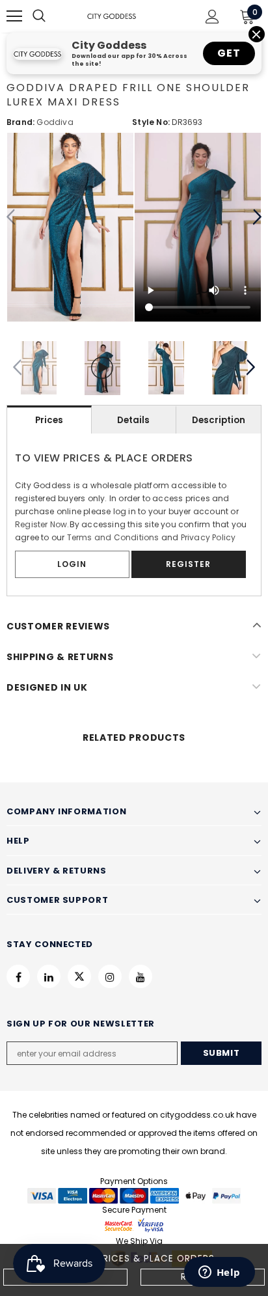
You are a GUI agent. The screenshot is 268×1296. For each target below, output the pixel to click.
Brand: (20, 122)
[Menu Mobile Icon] (14, 16)
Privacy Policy (208, 537)
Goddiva (54, 122)
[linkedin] (48, 976)
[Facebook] (18, 976)
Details (133, 420)
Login (72, 564)
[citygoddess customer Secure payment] (134, 1224)
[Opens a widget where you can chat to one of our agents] (219, 1273)
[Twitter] (79, 976)
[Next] (256, 217)
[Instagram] (110, 976)
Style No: (151, 122)
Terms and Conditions (113, 537)
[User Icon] (212, 16)
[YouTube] (140, 976)
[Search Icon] (52, 16)
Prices (49, 420)
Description (218, 420)
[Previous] (11, 217)
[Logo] (112, 16)
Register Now (41, 524)
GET (228, 53)
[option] (70, 227)
